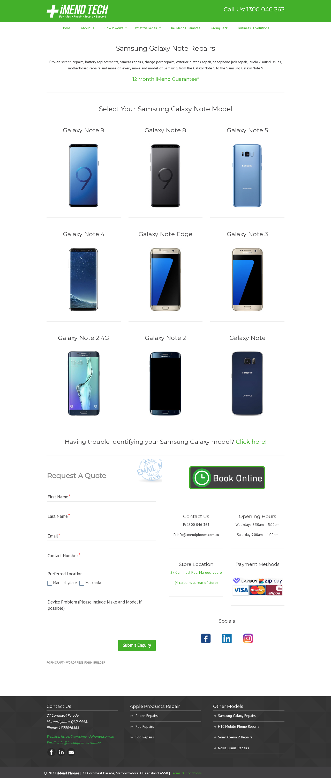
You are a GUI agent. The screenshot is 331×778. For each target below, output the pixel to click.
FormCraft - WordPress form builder (76, 662)
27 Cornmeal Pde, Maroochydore (196, 572)
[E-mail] (71, 755)
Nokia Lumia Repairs (233, 748)
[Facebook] (51, 755)
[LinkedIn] (61, 755)
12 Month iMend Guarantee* (165, 79)
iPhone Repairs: (146, 715)
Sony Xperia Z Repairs (235, 737)
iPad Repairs (144, 726)
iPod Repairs (144, 737)
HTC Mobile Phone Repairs (238, 726)
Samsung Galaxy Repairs (237, 715)
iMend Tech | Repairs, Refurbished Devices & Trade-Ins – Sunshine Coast (78, 11)
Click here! (251, 441)
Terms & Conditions (186, 773)
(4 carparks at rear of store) (196, 582)
